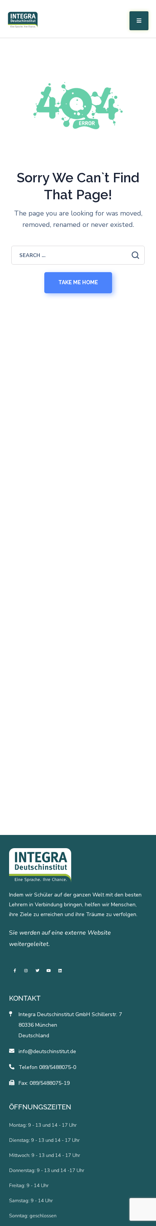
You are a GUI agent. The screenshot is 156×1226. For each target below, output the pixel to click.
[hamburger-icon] (138, 20)
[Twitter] (37, 970)
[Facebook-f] (14, 970)
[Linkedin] (60, 970)
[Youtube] (49, 970)
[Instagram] (26, 970)
